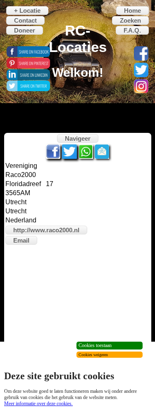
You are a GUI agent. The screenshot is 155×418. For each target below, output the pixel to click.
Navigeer (78, 138)
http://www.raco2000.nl (46, 230)
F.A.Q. (132, 30)
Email (21, 240)
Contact (25, 20)
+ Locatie (27, 10)
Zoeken (130, 20)
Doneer (24, 30)
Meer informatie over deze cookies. (38, 403)
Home (132, 10)
